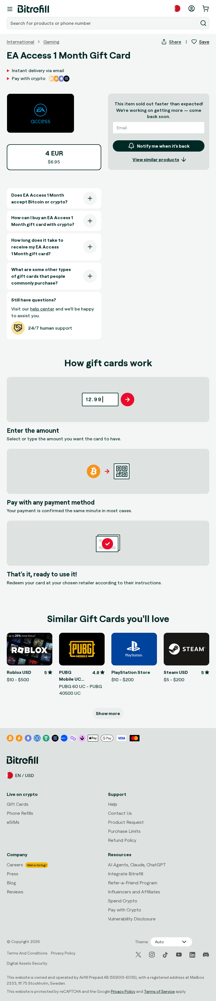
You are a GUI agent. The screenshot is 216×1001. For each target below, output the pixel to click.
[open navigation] (9, 9)
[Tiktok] (165, 954)
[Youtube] (179, 954)
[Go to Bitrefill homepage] (33, 9)
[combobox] (102, 23)
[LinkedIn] (192, 954)
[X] (138, 954)
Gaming (51, 42)
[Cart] (206, 8)
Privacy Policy (123, 991)
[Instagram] (151, 954)
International (20, 42)
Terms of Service (159, 991)
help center (42, 309)
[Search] (203, 23)
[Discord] (205, 954)
